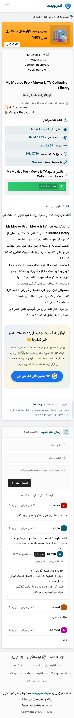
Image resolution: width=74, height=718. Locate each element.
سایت (47, 693)
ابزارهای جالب (49, 103)
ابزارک (36, 17)
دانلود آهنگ (35, 681)
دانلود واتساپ (35, 673)
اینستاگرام (34, 657)
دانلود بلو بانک (47, 665)
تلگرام (54, 657)
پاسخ (12, 505)
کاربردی (35, 103)
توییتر (14, 657)
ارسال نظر (21, 483)
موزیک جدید (11, 673)
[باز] (7, 6)
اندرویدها (54, 6)
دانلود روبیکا (60, 673)
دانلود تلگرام (22, 665)
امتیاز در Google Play (21, 112)
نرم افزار (48, 17)
